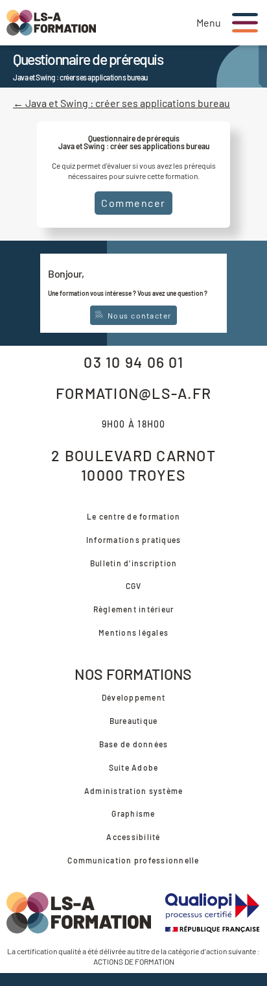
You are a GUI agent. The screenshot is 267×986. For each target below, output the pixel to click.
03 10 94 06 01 (133, 362)
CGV (134, 585)
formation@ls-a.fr (133, 393)
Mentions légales (133, 632)
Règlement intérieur (133, 609)
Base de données (133, 744)
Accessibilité (133, 836)
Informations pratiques (133, 539)
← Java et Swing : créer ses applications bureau (121, 103)
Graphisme (133, 813)
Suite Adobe (134, 767)
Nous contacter (138, 315)
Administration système (133, 790)
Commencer (133, 203)
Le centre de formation (134, 516)
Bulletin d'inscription (134, 563)
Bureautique (134, 720)
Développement (133, 697)
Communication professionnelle (133, 860)
